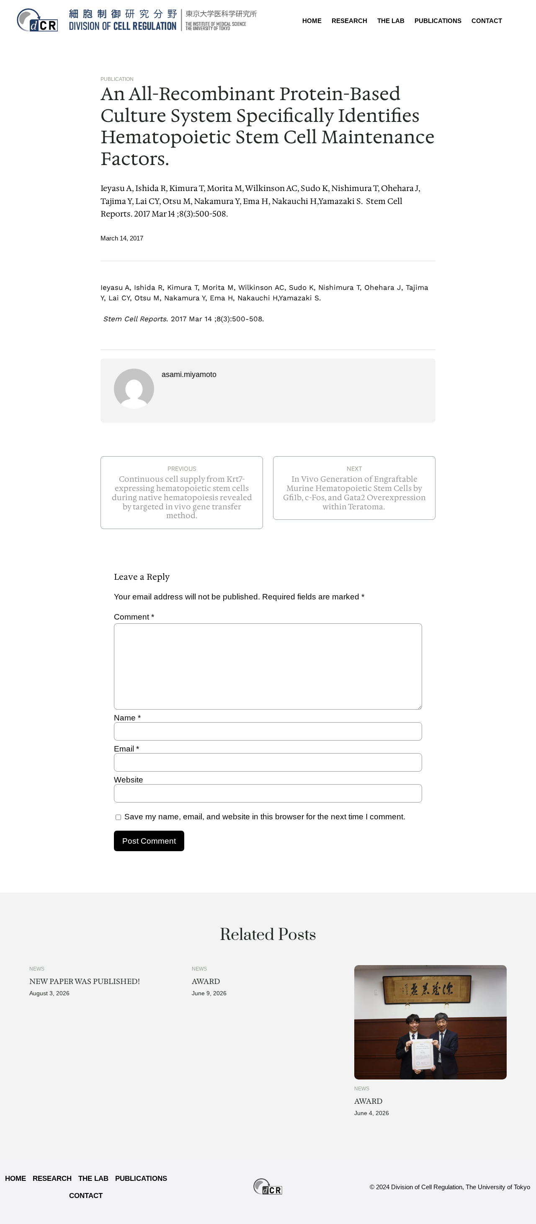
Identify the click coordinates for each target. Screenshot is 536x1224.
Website (128, 779)
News (36, 969)
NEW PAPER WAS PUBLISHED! (84, 981)
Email (126, 748)
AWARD (206, 981)
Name (127, 717)
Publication (117, 79)
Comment (134, 616)
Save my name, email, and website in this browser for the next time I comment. (264, 816)
